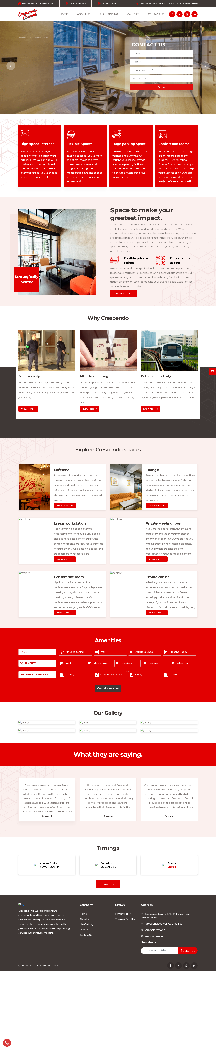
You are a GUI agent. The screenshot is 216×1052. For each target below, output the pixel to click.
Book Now (108, 884)
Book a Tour (123, 293)
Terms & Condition (125, 919)
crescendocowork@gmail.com (38, 3)
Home (64, 14)
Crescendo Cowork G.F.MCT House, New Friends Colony (169, 3)
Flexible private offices (136, 261)
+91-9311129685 (108, 3)
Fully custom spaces (180, 261)
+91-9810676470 (77, 3)
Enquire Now (32, 66)
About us (83, 14)
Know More (27, 409)
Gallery (133, 14)
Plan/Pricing (109, 14)
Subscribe (188, 950)
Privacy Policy (123, 913)
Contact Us (156, 14)
